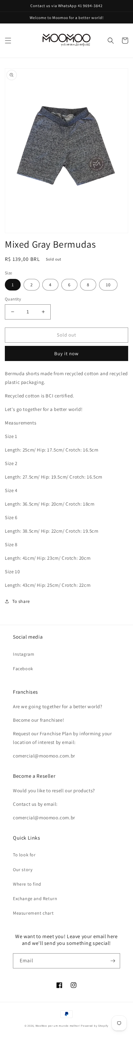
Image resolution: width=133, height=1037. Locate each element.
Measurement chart (33, 913)
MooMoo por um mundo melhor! (58, 1025)
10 (108, 285)
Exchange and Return (35, 898)
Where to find (27, 884)
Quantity (13, 299)
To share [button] (21, 601)
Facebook (23, 668)
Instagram (23, 654)
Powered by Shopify (94, 1025)
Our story (22, 869)
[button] (8, 40)
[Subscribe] (113, 960)
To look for (24, 855)
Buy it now (66, 353)
